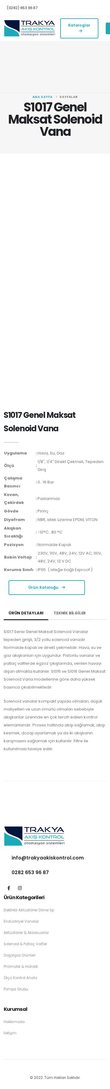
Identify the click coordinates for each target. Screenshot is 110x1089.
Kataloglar (79, 25)
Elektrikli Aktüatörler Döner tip (29, 910)
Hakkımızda (14, 1021)
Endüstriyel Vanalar (21, 921)
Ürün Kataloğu (43, 587)
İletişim (10, 1033)
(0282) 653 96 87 (22, 7)
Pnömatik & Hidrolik (21, 966)
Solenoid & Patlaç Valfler (25, 944)
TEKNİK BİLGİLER (69, 613)
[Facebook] (9, 888)
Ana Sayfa (42, 97)
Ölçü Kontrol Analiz (20, 977)
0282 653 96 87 (30, 872)
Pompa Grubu (16, 989)
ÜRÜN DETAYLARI (26, 613)
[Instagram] (20, 888)
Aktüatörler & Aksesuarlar (26, 932)
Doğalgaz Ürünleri (19, 955)
